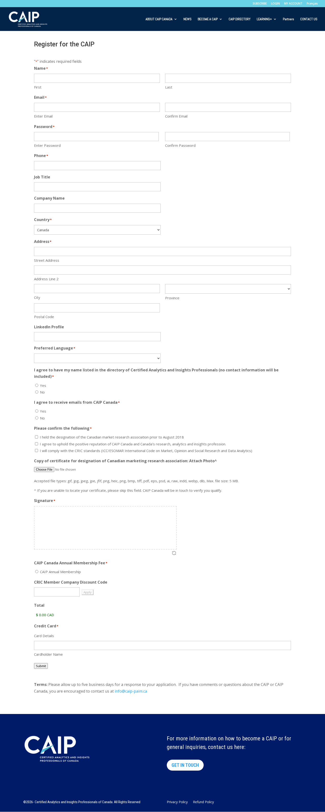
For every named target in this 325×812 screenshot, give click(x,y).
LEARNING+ (264, 19)
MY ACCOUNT (293, 3)
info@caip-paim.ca (131, 691)
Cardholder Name (48, 654)
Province (172, 297)
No (42, 392)
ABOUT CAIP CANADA (159, 19)
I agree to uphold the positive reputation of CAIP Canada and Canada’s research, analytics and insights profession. (133, 444)
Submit (41, 666)
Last (168, 87)
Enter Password (47, 145)
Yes (43, 385)
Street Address (46, 260)
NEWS (187, 19)
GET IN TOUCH (185, 765)
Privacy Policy (177, 802)
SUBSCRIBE (260, 3)
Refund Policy (203, 802)
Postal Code (44, 316)
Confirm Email (176, 116)
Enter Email (43, 116)
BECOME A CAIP (208, 19)
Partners (288, 19)
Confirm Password (180, 145)
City (37, 297)
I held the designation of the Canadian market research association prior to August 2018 (112, 437)
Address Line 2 (46, 278)
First (37, 87)
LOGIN (275, 3)
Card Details (44, 635)
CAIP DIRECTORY (240, 19)
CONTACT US (308, 19)
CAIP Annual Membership (60, 571)
